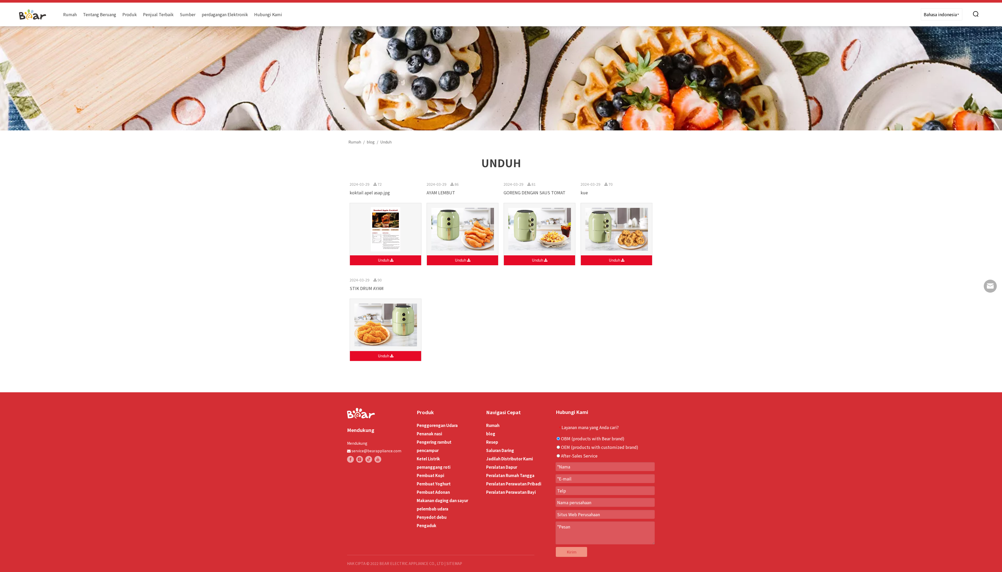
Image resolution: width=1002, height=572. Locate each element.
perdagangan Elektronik (225, 14)
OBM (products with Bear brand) (592, 438)
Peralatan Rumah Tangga (510, 475)
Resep (492, 442)
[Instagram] (359, 459)
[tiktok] (368, 459)
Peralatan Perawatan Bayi (511, 492)
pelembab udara (432, 508)
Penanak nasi (429, 433)
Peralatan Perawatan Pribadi (513, 483)
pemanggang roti (433, 467)
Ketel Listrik (428, 458)
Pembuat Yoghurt (434, 483)
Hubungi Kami (268, 14)
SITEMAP (454, 563)
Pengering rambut (434, 442)
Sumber (187, 14)
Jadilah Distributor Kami (509, 458)
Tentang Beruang (99, 14)
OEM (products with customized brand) (599, 447)
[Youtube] (377, 459)
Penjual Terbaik (158, 14)
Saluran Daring (500, 450)
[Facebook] (350, 459)
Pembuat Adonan (433, 492)
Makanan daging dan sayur (442, 500)
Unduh (384, 260)
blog (490, 433)
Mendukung (357, 443)
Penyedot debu (431, 517)
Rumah (70, 14)
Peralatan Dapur (501, 467)
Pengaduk (426, 525)
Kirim (571, 552)
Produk (129, 14)
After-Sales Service (579, 456)
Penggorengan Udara (437, 425)
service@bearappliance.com (376, 450)
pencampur (428, 450)
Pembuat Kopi (430, 475)
